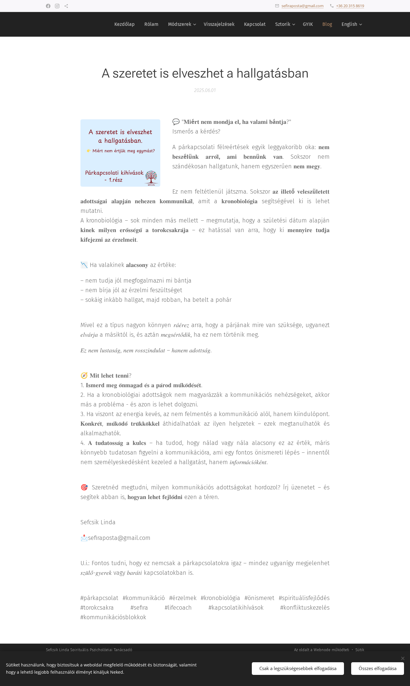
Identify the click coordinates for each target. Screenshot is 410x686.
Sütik (359, 650)
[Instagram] (57, 6)
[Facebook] (48, 6)
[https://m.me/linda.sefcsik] (66, 6)
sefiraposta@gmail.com (303, 5)
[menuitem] (126, 24)
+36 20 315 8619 (350, 5)
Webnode (322, 650)
